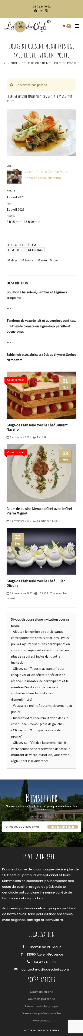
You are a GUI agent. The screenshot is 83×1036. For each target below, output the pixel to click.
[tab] (17, 283)
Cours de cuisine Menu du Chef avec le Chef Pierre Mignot (39, 510)
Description (17, 283)
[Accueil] (5, 63)
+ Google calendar (26, 250)
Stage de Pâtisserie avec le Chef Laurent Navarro (37, 427)
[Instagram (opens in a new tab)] (41, 11)
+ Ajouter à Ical (23, 245)
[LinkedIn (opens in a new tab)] (46, 11)
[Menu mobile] (75, 26)
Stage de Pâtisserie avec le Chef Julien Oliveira (36, 583)
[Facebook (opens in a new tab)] (36, 11)
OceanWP (52, 1030)
